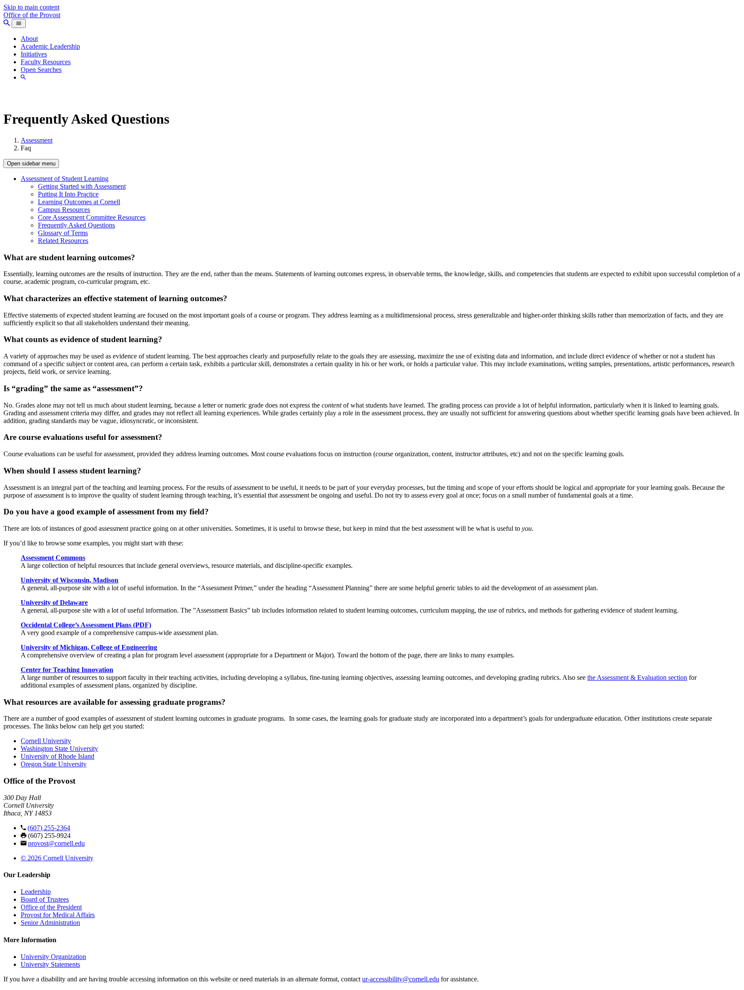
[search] (23, 77)
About (29, 38)
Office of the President (51, 907)
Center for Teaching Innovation (67, 669)
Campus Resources (64, 209)
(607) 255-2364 (49, 827)
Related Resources (63, 240)
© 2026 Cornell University (57, 858)
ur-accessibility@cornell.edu (400, 979)
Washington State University (59, 748)
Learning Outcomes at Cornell (79, 201)
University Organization (53, 956)
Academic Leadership (50, 46)
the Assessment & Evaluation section (637, 677)
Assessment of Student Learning (64, 178)
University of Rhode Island (57, 756)
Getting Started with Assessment (82, 186)
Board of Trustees (45, 899)
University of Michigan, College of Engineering (89, 647)
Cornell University (46, 740)
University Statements (50, 964)
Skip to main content (31, 7)
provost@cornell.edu (56, 843)
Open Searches (41, 69)
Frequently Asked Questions (76, 225)
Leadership (36, 891)
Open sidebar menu (31, 163)
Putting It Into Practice (68, 194)
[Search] (6, 23)
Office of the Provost (31, 15)
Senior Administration (50, 922)
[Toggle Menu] (19, 23)
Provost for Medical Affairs (58, 914)
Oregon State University (54, 764)
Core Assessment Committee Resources (92, 217)
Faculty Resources (46, 61)
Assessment (37, 140)
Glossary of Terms (63, 233)
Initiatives (34, 54)
